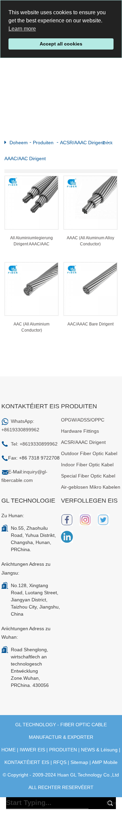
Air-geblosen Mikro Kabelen (90, 487)
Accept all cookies (61, 43)
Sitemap (79, 762)
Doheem (18, 142)
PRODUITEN (63, 749)
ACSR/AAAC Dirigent (82, 142)
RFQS (59, 762)
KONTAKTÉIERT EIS (26, 762)
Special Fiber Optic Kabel (88, 476)
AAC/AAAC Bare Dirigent (90, 324)
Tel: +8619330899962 (34, 444)
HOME (8, 749)
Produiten (43, 142)
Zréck (107, 143)
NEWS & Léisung (99, 749)
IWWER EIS (32, 749)
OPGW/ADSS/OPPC (82, 420)
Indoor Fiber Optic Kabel (87, 464)
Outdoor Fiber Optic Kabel (89, 453)
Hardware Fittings (80, 431)
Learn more (22, 29)
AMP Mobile (105, 762)
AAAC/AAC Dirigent (25, 158)
